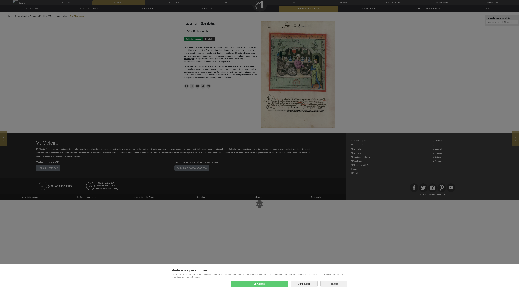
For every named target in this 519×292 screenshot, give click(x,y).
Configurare (304, 284)
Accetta (260, 284)
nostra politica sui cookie (293, 275)
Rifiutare (333, 284)
